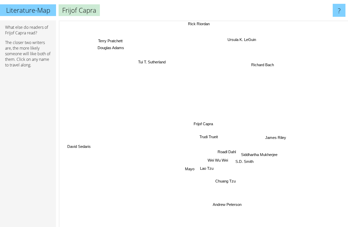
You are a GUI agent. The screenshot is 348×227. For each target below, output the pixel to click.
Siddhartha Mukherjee (259, 154)
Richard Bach (262, 64)
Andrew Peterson (229, 204)
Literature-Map (28, 10)
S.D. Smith (245, 161)
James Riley (275, 138)
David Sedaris (78, 146)
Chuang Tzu (225, 181)
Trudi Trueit (208, 137)
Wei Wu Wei (218, 160)
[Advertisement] (28, 149)
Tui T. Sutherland (154, 61)
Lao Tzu (206, 168)
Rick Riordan (200, 24)
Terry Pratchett (109, 41)
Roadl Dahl (227, 152)
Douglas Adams (110, 48)
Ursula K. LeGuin (240, 39)
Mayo (190, 169)
